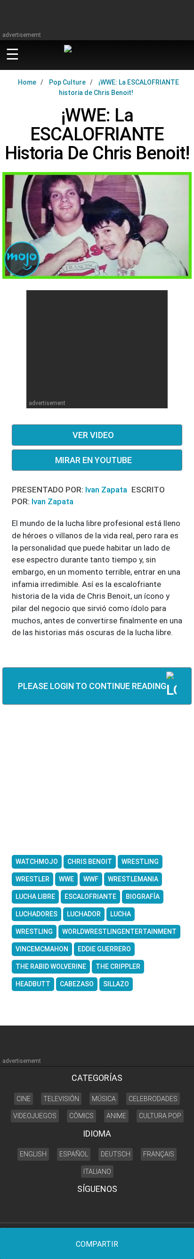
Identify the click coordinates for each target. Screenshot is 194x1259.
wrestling (34, 931)
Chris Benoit (89, 861)
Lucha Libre (35, 896)
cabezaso (77, 984)
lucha (120, 914)
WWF (90, 879)
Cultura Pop (160, 1116)
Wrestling (140, 861)
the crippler (118, 966)
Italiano (97, 1171)
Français (158, 1154)
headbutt (33, 984)
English (33, 1154)
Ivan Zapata (107, 489)
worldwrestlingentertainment (119, 931)
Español (73, 1154)
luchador (84, 914)
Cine (23, 1099)
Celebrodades (153, 1099)
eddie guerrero (104, 949)
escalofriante (90, 896)
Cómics (81, 1116)
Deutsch (115, 1154)
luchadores (36, 914)
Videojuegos (35, 1116)
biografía (143, 896)
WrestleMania (133, 879)
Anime (116, 1116)
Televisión (61, 1099)
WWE (66, 879)
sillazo (116, 984)
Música (104, 1099)
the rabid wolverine (51, 966)
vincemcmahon (42, 949)
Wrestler (32, 879)
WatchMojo (37, 861)
